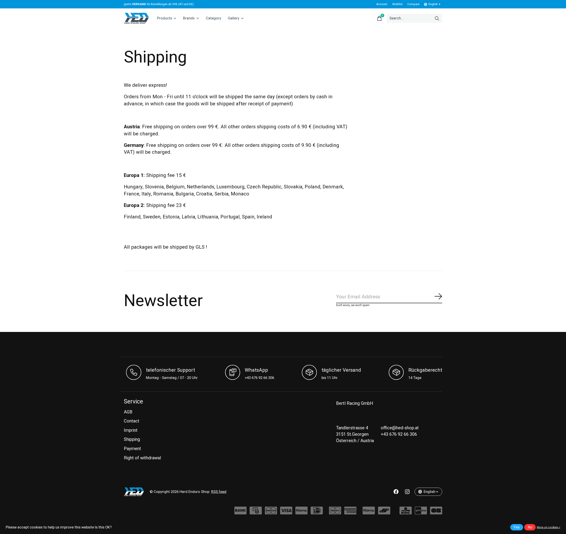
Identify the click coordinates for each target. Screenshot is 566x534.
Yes (517, 527)
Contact (131, 421)
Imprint (131, 430)
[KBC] (406, 513)
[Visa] (286, 513)
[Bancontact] (384, 513)
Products (164, 18)
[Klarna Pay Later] (369, 513)
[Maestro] (335, 513)
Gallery (233, 18)
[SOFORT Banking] (301, 513)
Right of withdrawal (142, 458)
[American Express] (350, 513)
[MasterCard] (271, 513)
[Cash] (256, 513)
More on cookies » (548, 527)
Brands (189, 18)
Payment (132, 448)
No (530, 527)
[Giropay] (421, 513)
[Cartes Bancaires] (436, 513)
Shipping (132, 439)
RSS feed (218, 491)
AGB (128, 412)
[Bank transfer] (240, 513)
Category (213, 18)
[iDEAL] (317, 513)
